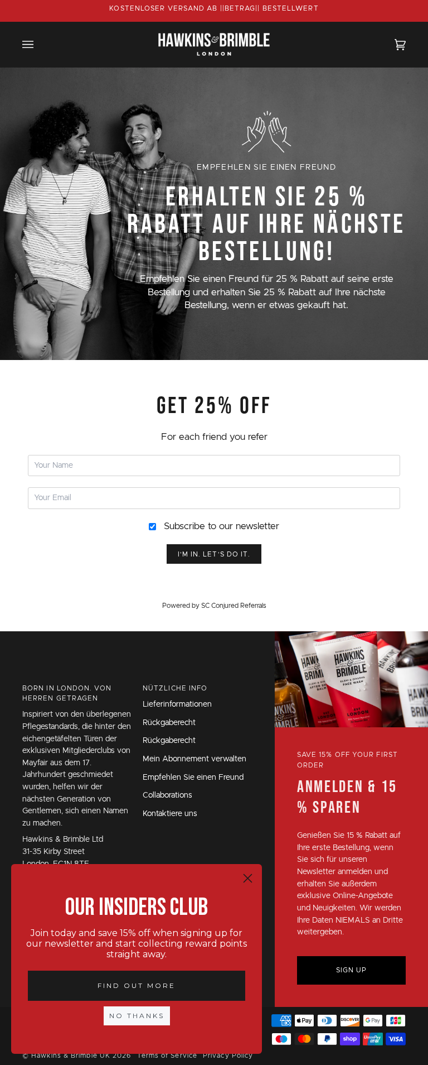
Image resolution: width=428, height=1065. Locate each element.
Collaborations (167, 795)
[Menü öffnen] (39, 44)
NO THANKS (136, 1015)
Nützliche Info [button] (175, 688)
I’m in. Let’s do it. (214, 554)
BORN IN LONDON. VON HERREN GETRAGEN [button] (66, 693)
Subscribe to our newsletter (221, 526)
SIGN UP (351, 970)
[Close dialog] (247, 878)
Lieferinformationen (177, 704)
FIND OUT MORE (137, 985)
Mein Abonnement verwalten (194, 759)
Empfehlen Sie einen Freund (193, 777)
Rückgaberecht (169, 723)
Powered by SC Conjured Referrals (214, 606)
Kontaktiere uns (170, 814)
